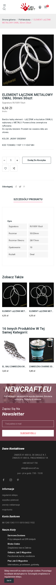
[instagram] (10, 480)
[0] (45, 7)
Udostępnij (16, 186)
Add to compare (13, 168)
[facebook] (3, 480)
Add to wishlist (5, 168)
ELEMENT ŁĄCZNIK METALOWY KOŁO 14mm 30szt (41, 311)
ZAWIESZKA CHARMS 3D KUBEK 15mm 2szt (41, 366)
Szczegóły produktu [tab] (28, 199)
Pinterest (24, 186)
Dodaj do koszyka (37, 160)
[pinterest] (18, 480)
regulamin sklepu (10, 495)
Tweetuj (20, 186)
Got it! (9, 581)
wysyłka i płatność (10, 500)
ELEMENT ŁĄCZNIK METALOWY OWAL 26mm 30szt (14, 311)
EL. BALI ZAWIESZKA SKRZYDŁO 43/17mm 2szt (14, 366)
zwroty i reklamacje (11, 505)
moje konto (7, 510)
